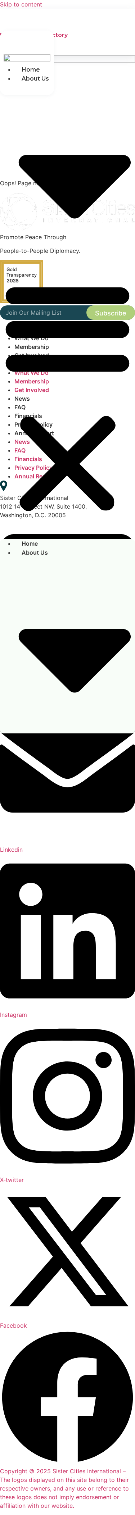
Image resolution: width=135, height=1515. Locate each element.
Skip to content (21, 4)
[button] (67, 396)
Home (31, 69)
